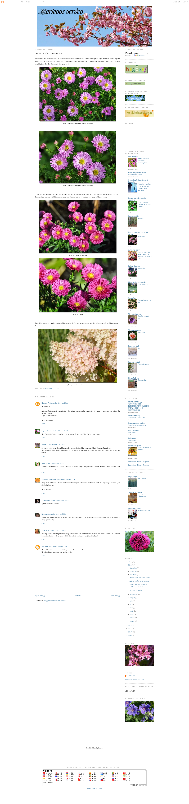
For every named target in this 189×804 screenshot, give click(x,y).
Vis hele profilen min (134, 680)
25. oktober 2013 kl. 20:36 (56, 514)
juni (131, 604)
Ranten (44, 514)
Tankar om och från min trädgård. (137, 199)
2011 (130, 628)
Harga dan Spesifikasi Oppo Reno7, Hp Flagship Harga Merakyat (144, 187)
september (134, 594)
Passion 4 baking (134, 415)
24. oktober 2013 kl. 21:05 (60, 500)
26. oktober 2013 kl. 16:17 (56, 530)
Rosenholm (141, 236)
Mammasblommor (135, 330)
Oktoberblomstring (136, 590)
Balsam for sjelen (134, 445)
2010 (130, 632)
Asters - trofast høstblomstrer (139, 581)
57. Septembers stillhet (135, 174)
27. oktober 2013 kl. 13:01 (58, 546)
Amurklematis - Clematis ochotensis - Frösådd (144, 204)
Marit (44, 444)
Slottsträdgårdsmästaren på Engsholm (138, 181)
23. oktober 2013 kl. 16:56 (58, 403)
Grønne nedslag (134, 216)
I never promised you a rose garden (138, 233)
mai (131, 608)
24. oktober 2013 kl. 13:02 (66, 479)
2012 (130, 625)
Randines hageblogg (49, 479)
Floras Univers (133, 378)
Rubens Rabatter (134, 266)
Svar (43, 423)
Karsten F (45, 403)
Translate (142, 55)
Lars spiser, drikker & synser (138, 461)
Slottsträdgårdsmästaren (137, 172)
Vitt (139, 348)
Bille (43, 463)
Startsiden (78, 595)
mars (132, 614)
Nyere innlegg (40, 595)
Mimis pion (141, 268)
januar (132, 621)
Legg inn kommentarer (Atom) (54, 600)
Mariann (131, 676)
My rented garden (134, 314)
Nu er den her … (143, 284)
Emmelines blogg (134, 508)
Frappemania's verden (136, 423)
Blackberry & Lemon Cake (136, 418)
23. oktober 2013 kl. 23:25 (55, 463)
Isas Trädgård (133, 156)
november (133, 571)
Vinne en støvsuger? (144, 510)
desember (133, 568)
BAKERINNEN (133, 430)
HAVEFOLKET (134, 250)
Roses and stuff (133, 346)
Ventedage (141, 218)
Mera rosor (141, 332)
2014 (130, 561)
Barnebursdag (132, 440)
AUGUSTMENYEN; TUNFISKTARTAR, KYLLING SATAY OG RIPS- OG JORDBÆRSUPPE (138, 407)
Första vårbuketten (143, 364)
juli (131, 601)
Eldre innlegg (115, 595)
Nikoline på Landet (135, 492)
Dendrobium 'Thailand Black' (139, 577)
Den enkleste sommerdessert (137, 425)
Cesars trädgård (134, 362)
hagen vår (45, 430)
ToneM (44, 530)
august (132, 597)
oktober (133, 574)
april (132, 611)
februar (132, 618)
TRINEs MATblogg (135, 402)
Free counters (94, 788)
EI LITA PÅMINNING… (143, 495)
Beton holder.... (142, 380)
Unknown (45, 546)
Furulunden (46, 500)
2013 (130, 565)
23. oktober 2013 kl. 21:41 (56, 444)
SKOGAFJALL (143, 478)
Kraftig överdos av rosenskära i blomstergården (143, 161)
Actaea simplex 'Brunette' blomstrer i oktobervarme (139, 585)
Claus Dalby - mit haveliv (137, 282)
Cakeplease (132, 438)
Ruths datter (132, 476)
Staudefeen (132, 298)
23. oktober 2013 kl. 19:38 (59, 431)
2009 (130, 635)
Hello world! (132, 432)
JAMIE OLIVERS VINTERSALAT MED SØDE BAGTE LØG (145, 255)
